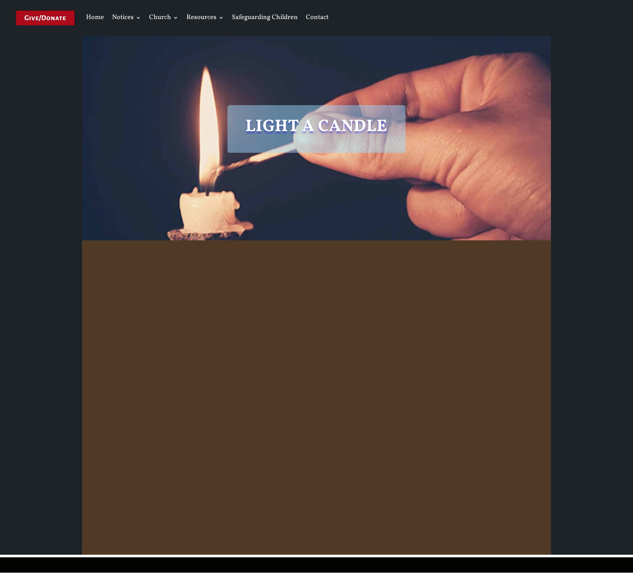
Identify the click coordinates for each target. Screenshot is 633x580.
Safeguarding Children (265, 17)
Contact (317, 17)
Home (95, 17)
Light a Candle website (414, 479)
